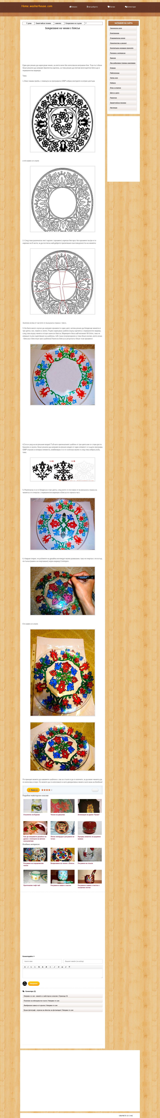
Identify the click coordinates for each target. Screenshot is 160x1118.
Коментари (131, 7)
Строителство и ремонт (118, 43)
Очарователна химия (117, 38)
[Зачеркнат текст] (35, 967)
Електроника (114, 33)
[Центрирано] (43, 967)
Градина (113, 58)
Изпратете (33, 984)
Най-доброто (93, 7)
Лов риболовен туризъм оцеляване (122, 63)
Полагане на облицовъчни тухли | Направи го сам (41, 1001)
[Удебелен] (25, 967)
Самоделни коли (116, 28)
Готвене (113, 68)
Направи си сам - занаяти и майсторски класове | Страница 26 (46, 996)
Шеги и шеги (114, 93)
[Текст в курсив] (28, 967)
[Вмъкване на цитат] (62, 967)
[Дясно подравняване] (46, 967)
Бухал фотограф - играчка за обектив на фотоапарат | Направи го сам (48, 1010)
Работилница (114, 73)
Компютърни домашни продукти (121, 48)
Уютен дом (114, 78)
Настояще (113, 108)
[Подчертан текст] (31, 967)
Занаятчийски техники (118, 103)
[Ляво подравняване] (39, 967)
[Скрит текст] (59, 967)
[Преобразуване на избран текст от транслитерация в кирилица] (66, 967)
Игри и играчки (115, 88)
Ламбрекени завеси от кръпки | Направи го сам (40, 1005)
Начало (74, 7)
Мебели (113, 83)
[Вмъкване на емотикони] (50, 967)
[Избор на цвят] (54, 967)
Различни (113, 98)
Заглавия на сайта (124, 23)
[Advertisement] (63, 45)
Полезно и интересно (117, 53)
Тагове (112, 7)
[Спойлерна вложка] (69, 967)
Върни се (34, 790)
